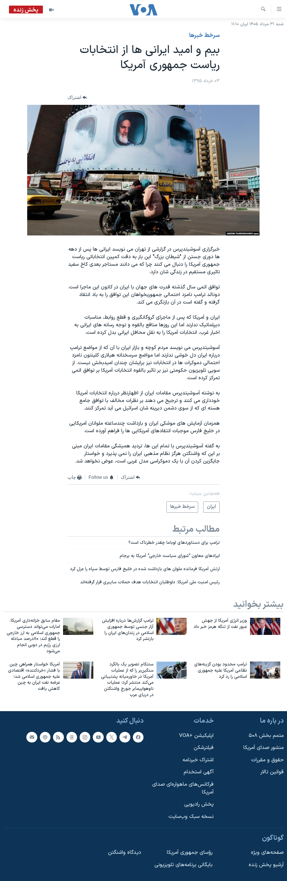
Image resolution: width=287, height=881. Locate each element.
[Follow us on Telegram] (124, 737)
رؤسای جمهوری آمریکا (189, 852)
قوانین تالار (272, 772)
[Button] (77, 97)
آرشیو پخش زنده (266, 865)
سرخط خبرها (204, 35)
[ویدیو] (51, 10)
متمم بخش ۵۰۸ (266, 735)
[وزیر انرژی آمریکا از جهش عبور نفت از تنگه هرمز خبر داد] (265, 626)
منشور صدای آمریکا (263, 747)
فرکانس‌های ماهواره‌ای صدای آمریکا (183, 788)
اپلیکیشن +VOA (196, 735)
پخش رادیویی (199, 804)
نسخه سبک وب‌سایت (191, 816)
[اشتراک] (31, 737)
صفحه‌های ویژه (267, 852)
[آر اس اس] (58, 737)
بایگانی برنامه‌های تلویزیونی (183, 865)
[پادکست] (45, 737)
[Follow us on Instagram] (85, 737)
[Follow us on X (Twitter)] (111, 737)
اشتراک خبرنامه (198, 760)
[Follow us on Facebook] (138, 737)
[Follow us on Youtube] (98, 737)
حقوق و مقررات (267, 760)
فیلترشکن (204, 747)
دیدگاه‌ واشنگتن (124, 852)
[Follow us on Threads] (71, 737)
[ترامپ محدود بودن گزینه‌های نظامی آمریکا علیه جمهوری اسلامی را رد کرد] (265, 670)
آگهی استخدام (199, 772)
